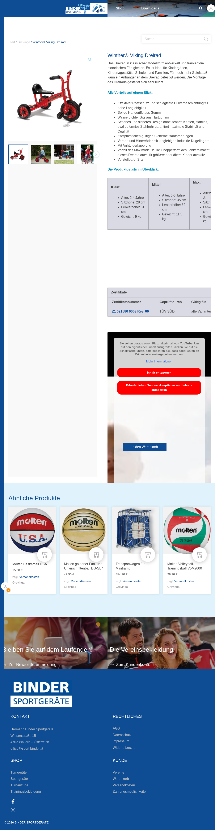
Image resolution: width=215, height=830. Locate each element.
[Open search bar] (144, 33)
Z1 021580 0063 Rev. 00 (130, 311)
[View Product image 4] (87, 154)
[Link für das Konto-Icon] (211, 8)
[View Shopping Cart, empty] (5, 586)
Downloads (150, 8)
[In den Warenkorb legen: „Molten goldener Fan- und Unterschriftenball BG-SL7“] (96, 554)
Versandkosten (29, 577)
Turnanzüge (19, 785)
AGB (116, 728)
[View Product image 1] (18, 154)
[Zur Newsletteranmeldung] (4, 665)
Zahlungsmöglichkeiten (130, 791)
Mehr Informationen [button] (159, 361)
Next (96, 154)
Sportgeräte (19, 778)
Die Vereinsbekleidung (141, 649)
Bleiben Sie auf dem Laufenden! (47, 649)
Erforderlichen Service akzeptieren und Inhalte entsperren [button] (159, 387)
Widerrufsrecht (123, 747)
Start (11, 42)
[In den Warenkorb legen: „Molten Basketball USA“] (44, 554)
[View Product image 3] (64, 154)
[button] (201, 8)
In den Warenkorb (145, 447)
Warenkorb (121, 778)
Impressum (121, 741)
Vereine (118, 772)
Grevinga (23, 42)
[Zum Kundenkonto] (112, 665)
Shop (120, 8)
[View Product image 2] (41, 154)
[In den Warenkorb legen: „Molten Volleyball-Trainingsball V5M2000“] (199, 554)
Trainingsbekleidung (25, 791)
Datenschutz (122, 735)
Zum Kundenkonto (133, 664)
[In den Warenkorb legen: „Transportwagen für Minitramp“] (147, 554)
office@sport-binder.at (26, 748)
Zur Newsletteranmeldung (32, 664)
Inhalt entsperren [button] (159, 372)
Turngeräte (18, 772)
